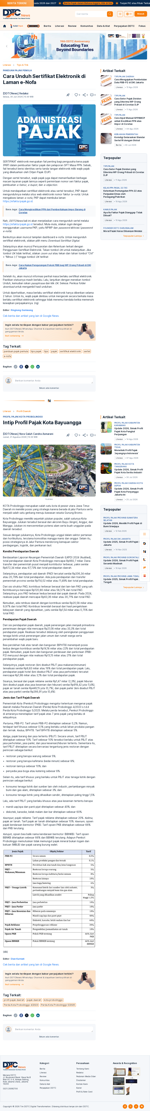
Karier (79, 1088)
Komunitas (86, 26)
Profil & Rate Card (84, 1092)
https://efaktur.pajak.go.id (18, 201)
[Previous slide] (6, 46)
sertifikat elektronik (70, 351)
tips (46, 351)
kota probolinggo (53, 1000)
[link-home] (4, 26)
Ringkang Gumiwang (22, 310)
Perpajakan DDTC (124, 26)
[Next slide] (143, 46)
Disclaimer (81, 1080)
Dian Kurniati (17, 958)
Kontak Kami (82, 1084)
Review (72, 26)
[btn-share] (84, 95)
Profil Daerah (24, 411)
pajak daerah (34, 1000)
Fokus (142, 26)
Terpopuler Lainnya (132, 236)
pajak (54, 351)
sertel (87, 351)
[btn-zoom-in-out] (68, 95)
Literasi (59, 26)
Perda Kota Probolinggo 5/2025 (58, 1005)
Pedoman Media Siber (86, 1076)
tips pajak (36, 351)
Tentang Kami (82, 1069)
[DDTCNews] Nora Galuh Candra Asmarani (28, 433)
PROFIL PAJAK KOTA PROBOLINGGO (23, 416)
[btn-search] (110, 14)
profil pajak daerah (14, 1000)
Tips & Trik (22, 65)
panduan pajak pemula (16, 351)
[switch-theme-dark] (120, 14)
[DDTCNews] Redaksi (15, 93)
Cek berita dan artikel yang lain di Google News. (31, 315)
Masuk (140, 13)
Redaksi (79, 1072)
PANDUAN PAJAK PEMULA (17, 70)
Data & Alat (103, 26)
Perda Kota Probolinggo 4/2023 (21, 1005)
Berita (47, 26)
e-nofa (7, 356)
